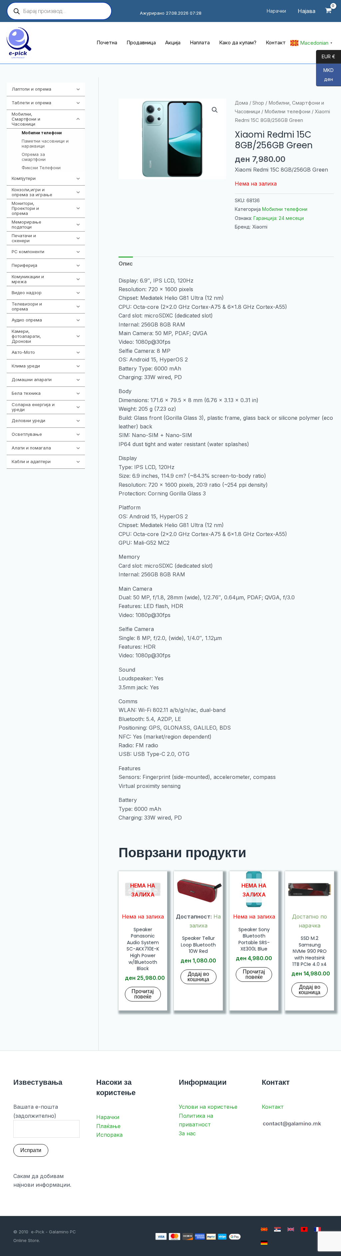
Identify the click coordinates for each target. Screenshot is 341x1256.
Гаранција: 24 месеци (278, 218)
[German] (264, 1242)
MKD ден (325, 75)
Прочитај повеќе (143, 993)
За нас (187, 1133)
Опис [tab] (126, 263)
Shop (258, 103)
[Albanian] (304, 1229)
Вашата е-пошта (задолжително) (35, 1111)
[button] (215, 110)
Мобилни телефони (287, 112)
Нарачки (107, 1117)
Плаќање (108, 1126)
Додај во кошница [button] (198, 976)
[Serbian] (277, 1229)
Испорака (109, 1134)
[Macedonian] (264, 1229)
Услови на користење (208, 1106)
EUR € (325, 57)
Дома (241, 103)
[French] (317, 1229)
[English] (290, 1229)
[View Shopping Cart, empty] (328, 11)
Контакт (273, 1106)
